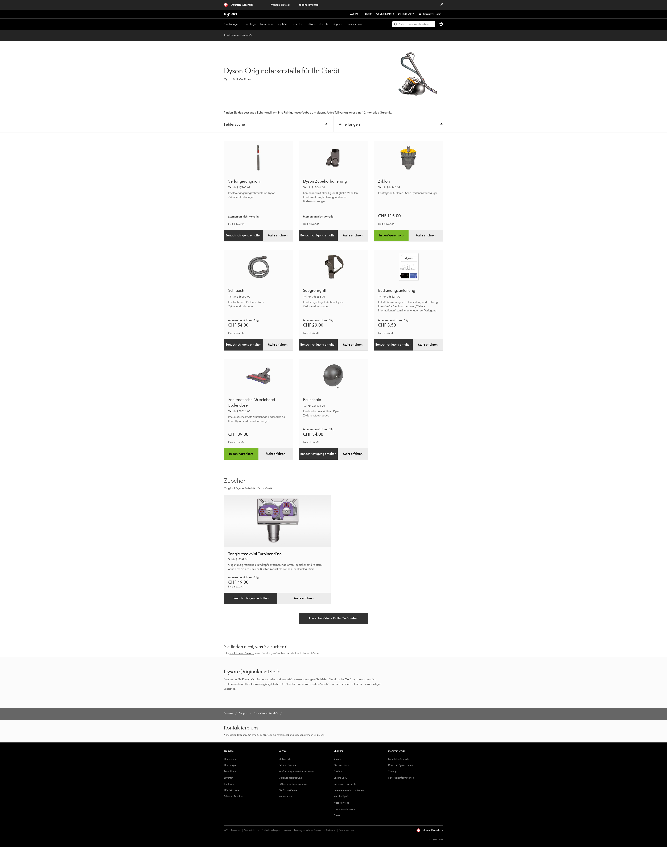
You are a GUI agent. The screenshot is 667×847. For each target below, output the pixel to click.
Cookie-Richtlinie (251, 830)
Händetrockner (232, 790)
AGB (226, 830)
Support (338, 24)
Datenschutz (236, 830)
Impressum (286, 830)
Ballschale (312, 399)
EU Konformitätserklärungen (293, 784)
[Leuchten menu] (304, 24)
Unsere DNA (340, 777)
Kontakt (367, 13)
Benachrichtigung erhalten (243, 235)
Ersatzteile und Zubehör (238, 35)
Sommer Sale (354, 24)
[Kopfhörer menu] (290, 24)
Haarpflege (249, 24)
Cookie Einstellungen (270, 830)
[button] (429, 830)
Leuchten (297, 24)
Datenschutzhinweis (347, 830)
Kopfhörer (282, 24)
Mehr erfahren (277, 235)
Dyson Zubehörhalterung (325, 181)
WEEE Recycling (341, 802)
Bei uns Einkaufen (288, 765)
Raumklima (266, 24)
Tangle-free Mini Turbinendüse (255, 553)
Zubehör (354, 13)
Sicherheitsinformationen (401, 777)
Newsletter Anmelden (399, 759)
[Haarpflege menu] (257, 24)
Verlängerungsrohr (244, 181)
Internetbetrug (286, 796)
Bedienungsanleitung (396, 290)
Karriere (338, 771)
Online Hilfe (285, 759)
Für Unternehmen (385, 13)
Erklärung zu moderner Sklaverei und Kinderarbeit (315, 830)
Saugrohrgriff (314, 290)
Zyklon (384, 181)
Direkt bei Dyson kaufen (400, 765)
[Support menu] (344, 24)
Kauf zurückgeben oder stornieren (296, 771)
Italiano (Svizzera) (309, 4)
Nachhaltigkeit (341, 796)
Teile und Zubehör (233, 796)
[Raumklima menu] (274, 24)
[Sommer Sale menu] (363, 24)
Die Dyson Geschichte (345, 784)
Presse (337, 815)
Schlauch (236, 290)
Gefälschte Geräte (288, 790)
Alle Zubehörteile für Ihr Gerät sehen (333, 618)
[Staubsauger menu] (240, 24)
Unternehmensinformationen (349, 790)
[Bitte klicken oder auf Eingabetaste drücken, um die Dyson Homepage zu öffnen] (230, 14)
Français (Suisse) (280, 4)
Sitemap (392, 771)
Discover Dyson (406, 13)
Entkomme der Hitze (318, 24)
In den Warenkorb (391, 235)
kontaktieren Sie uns (241, 653)
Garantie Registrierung (290, 777)
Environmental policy (344, 809)
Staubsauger (231, 24)
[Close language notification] (441, 5)
